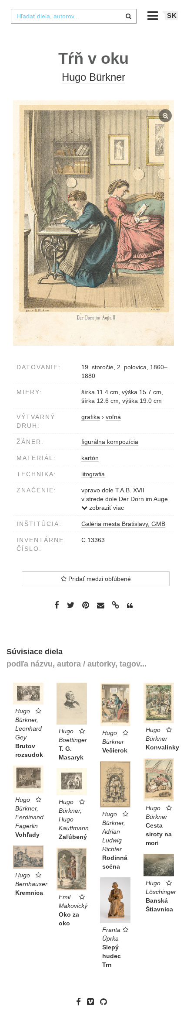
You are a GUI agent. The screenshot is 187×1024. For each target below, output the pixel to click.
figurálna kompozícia (109, 441)
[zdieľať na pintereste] (85, 605)
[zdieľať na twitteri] (70, 605)
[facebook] (80, 1001)
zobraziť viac (105, 507)
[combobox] (73, 16)
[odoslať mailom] (100, 606)
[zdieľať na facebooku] (56, 605)
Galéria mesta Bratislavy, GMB (123, 523)
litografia (93, 474)
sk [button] (172, 15)
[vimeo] (92, 1001)
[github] (105, 1001)
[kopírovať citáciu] (130, 605)
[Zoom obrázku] (93, 223)
